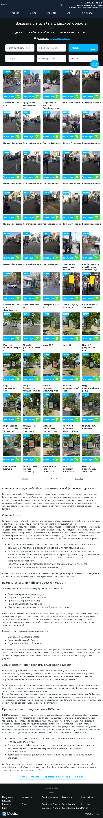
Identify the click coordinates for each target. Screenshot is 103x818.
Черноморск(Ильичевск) (57, 776)
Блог (69, 12)
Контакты (87, 12)
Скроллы (85, 804)
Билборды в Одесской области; (24, 636)
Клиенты (51, 12)
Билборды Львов (51, 807)
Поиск (75, 47)
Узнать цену (9, 96)
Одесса (35, 776)
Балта (23, 776)
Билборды (66, 797)
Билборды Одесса (51, 804)
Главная (15, 12)
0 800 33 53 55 (91, 2)
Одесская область (60, 38)
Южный (78, 776)
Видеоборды (68, 804)
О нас (24, 804)
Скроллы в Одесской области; (23, 640)
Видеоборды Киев (71, 807)
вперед (79, 478)
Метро (84, 807)
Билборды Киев (50, 797)
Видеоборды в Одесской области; (25, 643)
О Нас (33, 12)
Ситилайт (43, 38)
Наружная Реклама (7, 799)
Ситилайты (87, 797)
